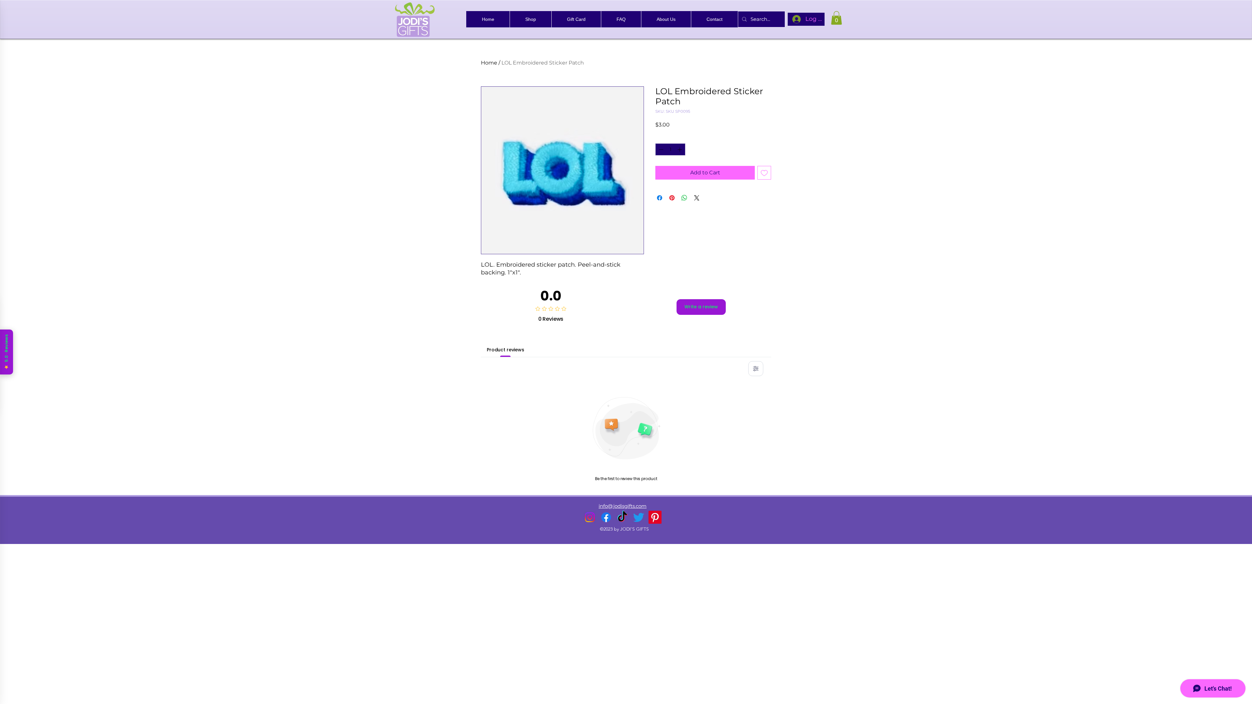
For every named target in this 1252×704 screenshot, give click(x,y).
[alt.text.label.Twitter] (638, 517)
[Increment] (680, 149)
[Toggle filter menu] (755, 368)
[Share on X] (697, 198)
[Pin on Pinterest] (672, 198)
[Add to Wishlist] (764, 173)
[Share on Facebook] (659, 198)
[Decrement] (660, 149)
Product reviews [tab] (505, 349)
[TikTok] (622, 517)
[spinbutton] (670, 149)
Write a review (701, 306)
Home (489, 63)
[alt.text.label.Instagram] (589, 517)
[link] (836, 18)
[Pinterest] (655, 517)
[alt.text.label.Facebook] (606, 517)
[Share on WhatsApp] (684, 198)
